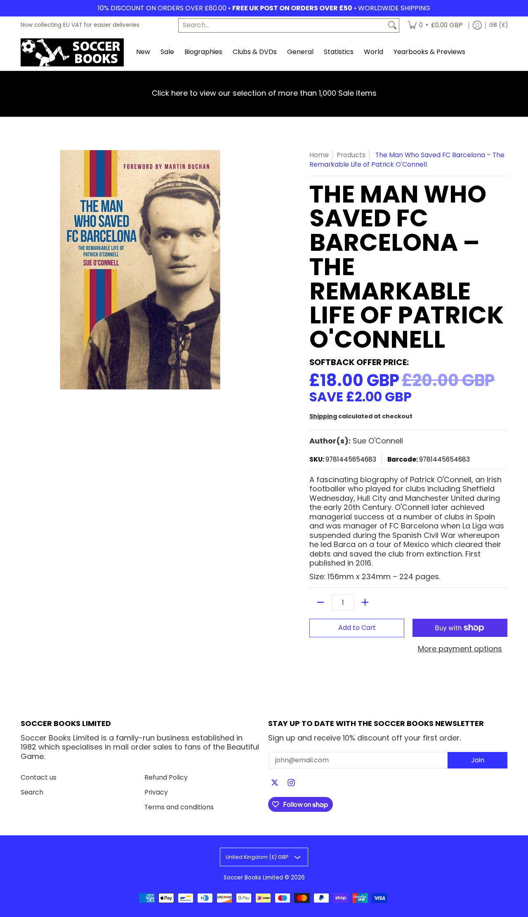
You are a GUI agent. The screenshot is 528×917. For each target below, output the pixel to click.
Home (319, 155)
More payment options (460, 649)
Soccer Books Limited (253, 878)
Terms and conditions (179, 807)
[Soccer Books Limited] (72, 52)
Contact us (39, 777)
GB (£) (498, 25)
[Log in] (477, 25)
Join (477, 760)
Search (32, 792)
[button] (274, 783)
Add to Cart (357, 627)
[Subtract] (320, 602)
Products (351, 155)
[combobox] (282, 25)
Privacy (156, 792)
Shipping (323, 416)
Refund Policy (166, 777)
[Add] (365, 602)
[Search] (392, 25)
